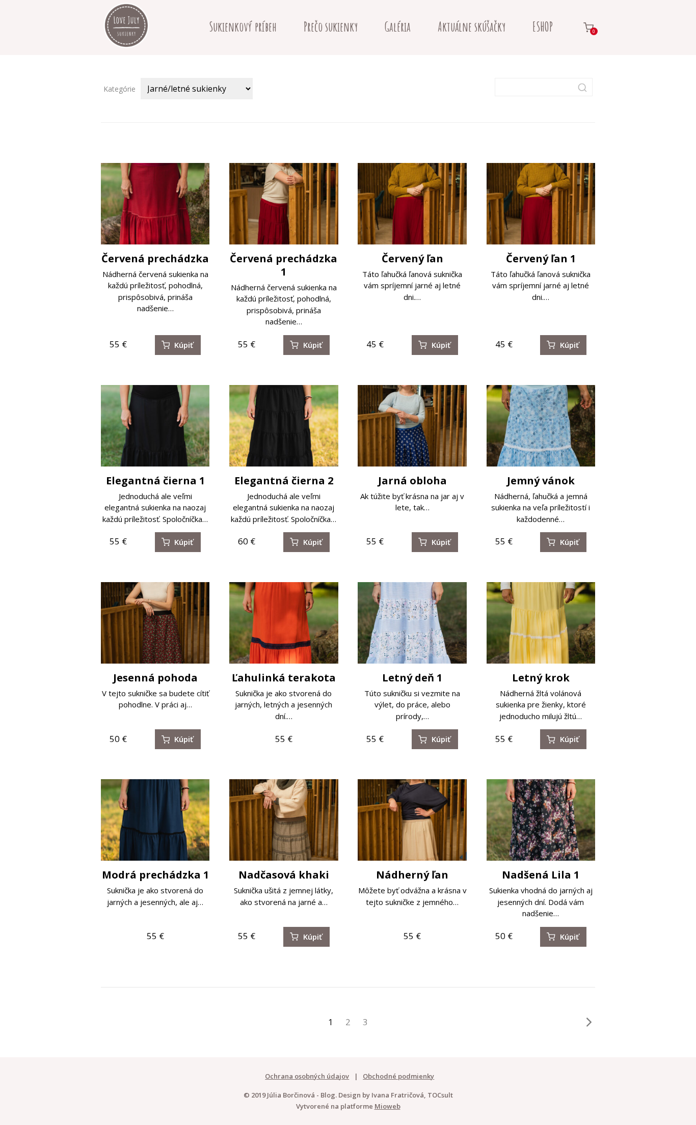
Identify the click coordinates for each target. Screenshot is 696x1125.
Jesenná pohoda (155, 677)
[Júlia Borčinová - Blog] (126, 27)
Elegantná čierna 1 (155, 480)
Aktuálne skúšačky (471, 27)
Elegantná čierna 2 (283, 480)
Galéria (398, 27)
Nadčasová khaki (283, 875)
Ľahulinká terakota (284, 677)
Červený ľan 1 (541, 258)
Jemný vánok (541, 480)
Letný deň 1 (412, 677)
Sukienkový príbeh (243, 27)
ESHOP (542, 27)
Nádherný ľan (412, 875)
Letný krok (541, 677)
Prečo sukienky (331, 27)
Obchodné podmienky (398, 1076)
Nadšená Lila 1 (540, 875)
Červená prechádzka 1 (283, 265)
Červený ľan (412, 258)
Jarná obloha (412, 480)
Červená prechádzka (155, 258)
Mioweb (387, 1106)
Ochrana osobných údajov (307, 1076)
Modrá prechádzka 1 (155, 875)
